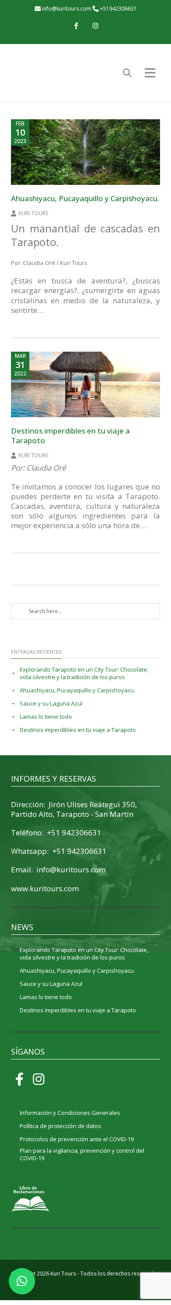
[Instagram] (95, 26)
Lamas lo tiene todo (46, 717)
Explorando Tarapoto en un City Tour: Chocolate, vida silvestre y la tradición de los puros (84, 673)
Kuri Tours (33, 213)
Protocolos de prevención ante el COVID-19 (77, 1139)
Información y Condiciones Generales (70, 1113)
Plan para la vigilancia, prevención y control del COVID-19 (82, 1154)
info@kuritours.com (66, 8)
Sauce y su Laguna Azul (51, 703)
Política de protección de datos (60, 1126)
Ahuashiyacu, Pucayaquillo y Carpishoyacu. (85, 198)
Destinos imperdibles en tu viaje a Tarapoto (70, 435)
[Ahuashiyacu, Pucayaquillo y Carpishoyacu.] (85, 152)
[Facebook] (76, 26)
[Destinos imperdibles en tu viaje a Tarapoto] (85, 384)
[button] (22, 1281)
